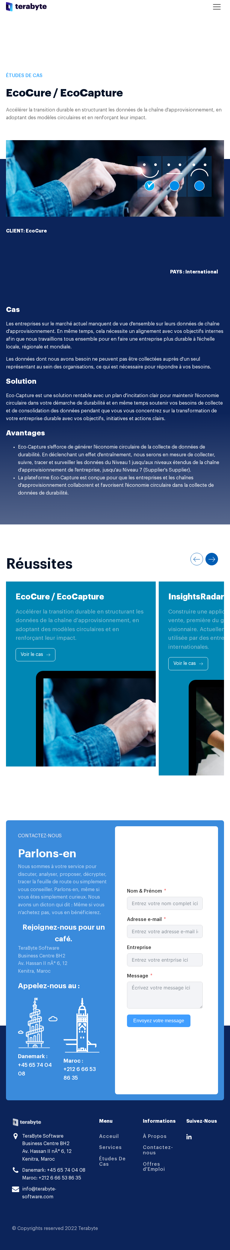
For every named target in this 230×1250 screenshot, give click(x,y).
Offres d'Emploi (154, 1167)
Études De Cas (112, 1161)
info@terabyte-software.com (39, 1193)
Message (137, 976)
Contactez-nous (158, 1150)
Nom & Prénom (144, 891)
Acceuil (109, 1136)
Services (110, 1147)
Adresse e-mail (144, 919)
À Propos (155, 1136)
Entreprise (139, 947)
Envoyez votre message (158, 1020)
